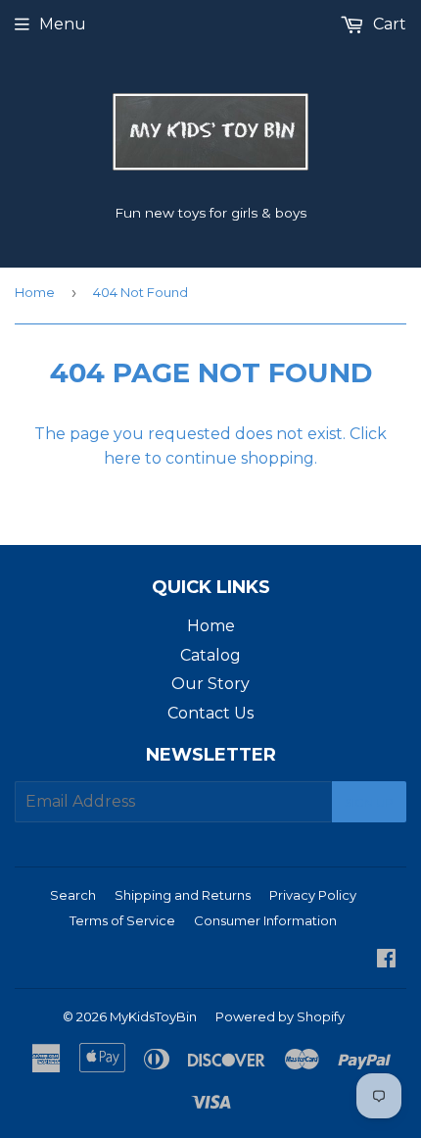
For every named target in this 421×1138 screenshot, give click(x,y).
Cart (387, 24)
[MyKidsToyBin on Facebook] (386, 960)
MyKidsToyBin (153, 1016)
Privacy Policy (312, 895)
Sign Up (369, 802)
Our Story (210, 683)
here (122, 458)
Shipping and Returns (183, 895)
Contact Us (210, 713)
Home (35, 292)
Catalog (210, 655)
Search (73, 895)
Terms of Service (122, 920)
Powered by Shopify (280, 1016)
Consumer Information (265, 920)
